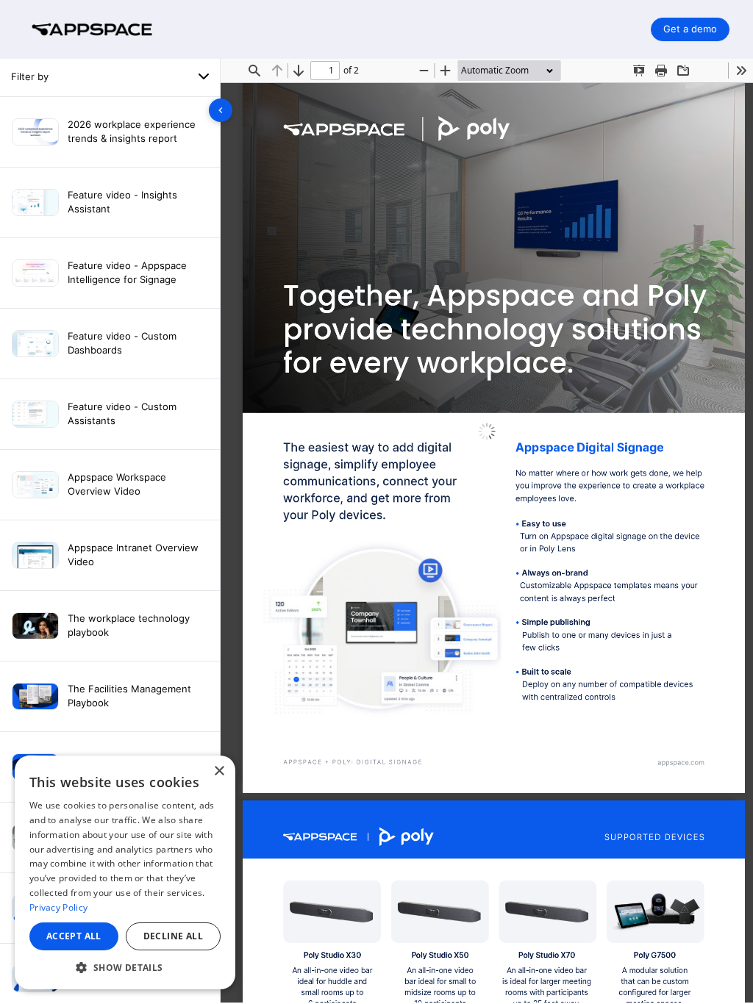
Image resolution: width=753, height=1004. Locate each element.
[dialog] (125, 872)
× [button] (218, 771)
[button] (125, 967)
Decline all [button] (173, 936)
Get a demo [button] (690, 29)
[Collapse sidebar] (220, 110)
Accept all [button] (73, 936)
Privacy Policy (58, 907)
